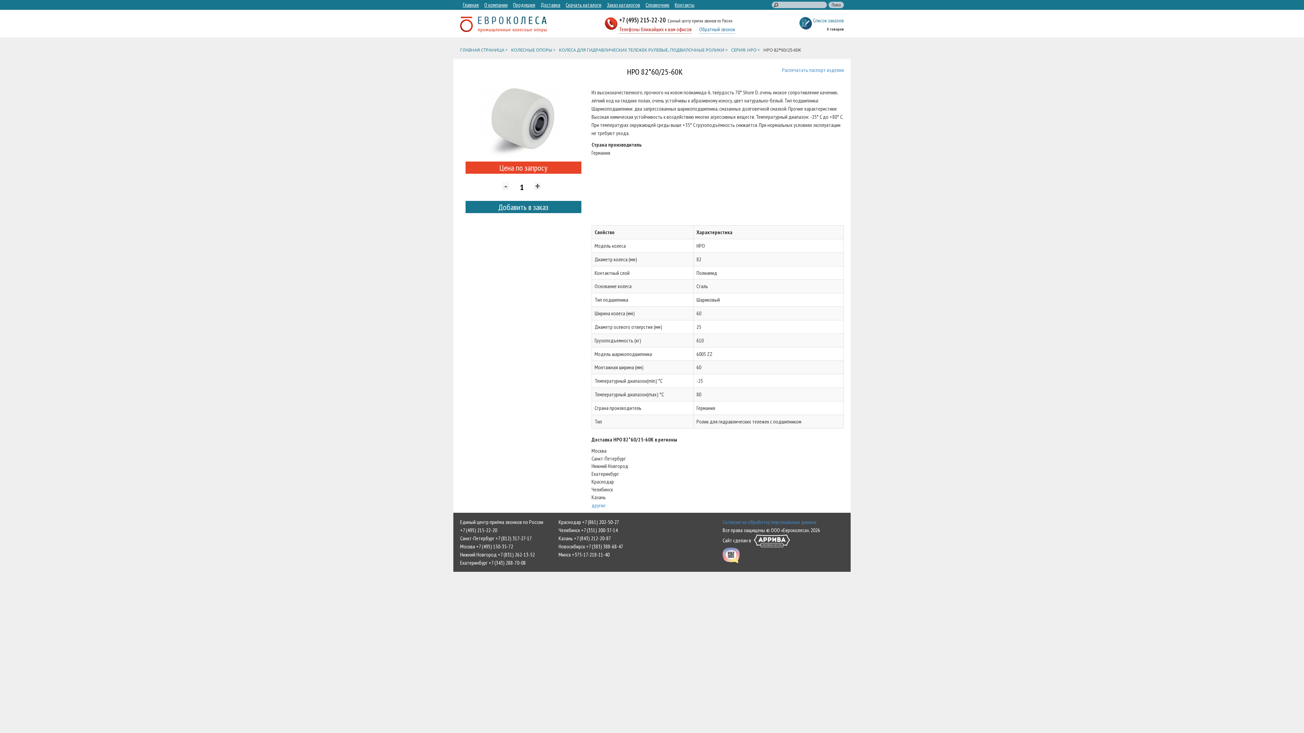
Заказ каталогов (623, 4)
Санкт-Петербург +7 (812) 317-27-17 (496, 538)
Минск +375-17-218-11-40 (584, 554)
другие (598, 505)
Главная (471, 4)
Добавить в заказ (523, 207)
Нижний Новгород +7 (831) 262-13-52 (497, 554)
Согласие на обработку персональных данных (770, 522)
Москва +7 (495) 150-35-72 (486, 546)
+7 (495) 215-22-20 (643, 20)
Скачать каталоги (583, 4)
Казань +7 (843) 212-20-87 (585, 538)
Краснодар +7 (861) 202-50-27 (589, 522)
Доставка (550, 4)
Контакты (684, 4)
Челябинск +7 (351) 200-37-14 (588, 530)
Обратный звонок (717, 29)
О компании (496, 4)
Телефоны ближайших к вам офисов (655, 29)
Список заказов (828, 20)
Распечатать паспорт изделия (813, 70)
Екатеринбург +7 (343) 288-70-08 (493, 562)
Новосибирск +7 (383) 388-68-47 (591, 546)
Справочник (657, 4)
